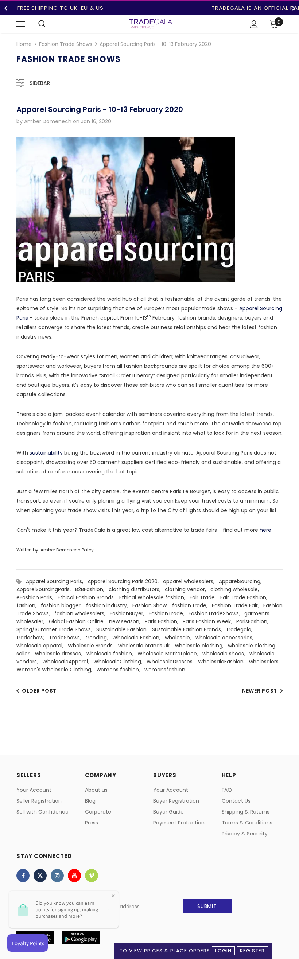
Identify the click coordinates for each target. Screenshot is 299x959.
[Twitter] (40, 875)
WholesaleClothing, (120, 661)
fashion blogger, (63, 605)
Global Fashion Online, (79, 621)
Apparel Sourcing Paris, (57, 581)
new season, (127, 621)
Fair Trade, (205, 597)
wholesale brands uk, (146, 645)
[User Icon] (254, 24)
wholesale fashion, (111, 653)
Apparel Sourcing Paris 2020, (125, 581)
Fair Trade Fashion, (245, 597)
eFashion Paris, (37, 597)
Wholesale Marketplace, (169, 653)
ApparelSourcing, (241, 581)
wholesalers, (266, 661)
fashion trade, (192, 605)
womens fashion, (120, 669)
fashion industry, (109, 605)
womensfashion (164, 669)
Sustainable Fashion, (124, 629)
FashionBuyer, (129, 613)
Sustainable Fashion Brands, (189, 629)
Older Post (39, 690)
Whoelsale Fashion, (138, 637)
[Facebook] (23, 875)
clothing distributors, (137, 589)
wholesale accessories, (225, 637)
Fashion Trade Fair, (237, 605)
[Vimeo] (91, 875)
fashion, (28, 605)
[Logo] (150, 23)
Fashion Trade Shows (65, 44)
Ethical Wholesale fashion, (154, 597)
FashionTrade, (169, 613)
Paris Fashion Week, (209, 621)
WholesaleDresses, (172, 661)
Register (252, 950)
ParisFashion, (253, 621)
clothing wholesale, (236, 589)
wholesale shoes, (225, 653)
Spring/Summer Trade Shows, (56, 629)
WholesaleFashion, (223, 661)
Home (24, 44)
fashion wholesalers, (82, 613)
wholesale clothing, (201, 645)
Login (223, 950)
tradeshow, (32, 637)
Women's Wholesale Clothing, (56, 669)
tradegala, (240, 629)
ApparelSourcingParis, (45, 589)
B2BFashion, (92, 589)
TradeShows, (67, 637)
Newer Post (259, 690)
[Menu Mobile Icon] (20, 24)
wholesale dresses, (60, 653)
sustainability (46, 452)
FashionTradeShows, (216, 613)
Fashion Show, (152, 605)
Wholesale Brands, (93, 645)
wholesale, (180, 637)
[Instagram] (57, 875)
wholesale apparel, (42, 645)
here (265, 530)
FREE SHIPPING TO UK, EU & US (60, 8)
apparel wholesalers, (191, 581)
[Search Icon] (42, 24)
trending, (98, 637)
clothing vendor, (187, 589)
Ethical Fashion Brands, (88, 597)
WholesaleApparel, (67, 661)
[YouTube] (74, 875)
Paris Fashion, (164, 621)
